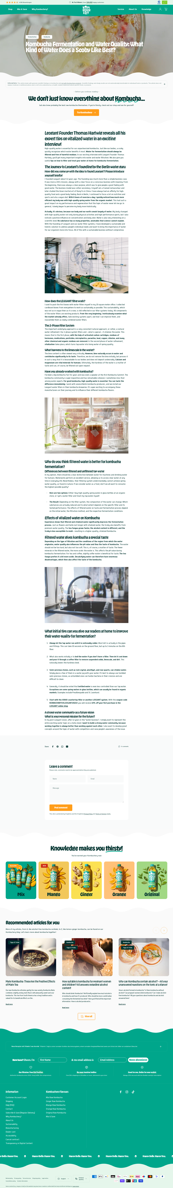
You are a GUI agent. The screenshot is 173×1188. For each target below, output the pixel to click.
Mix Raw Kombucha (54, 1097)
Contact (9, 1109)
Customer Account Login (16, 1097)
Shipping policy (36, 1178)
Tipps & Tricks (14, 942)
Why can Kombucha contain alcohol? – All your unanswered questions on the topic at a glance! (143, 983)
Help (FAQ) (10, 1105)
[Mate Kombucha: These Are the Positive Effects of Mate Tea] (31, 957)
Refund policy (9, 1178)
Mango (53, 894)
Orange (119, 894)
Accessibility (11, 1136)
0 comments (124, 746)
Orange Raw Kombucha (56, 1109)
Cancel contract (12, 1139)
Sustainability (11, 1124)
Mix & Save (50, 1116)
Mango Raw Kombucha (55, 1105)
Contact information (22, 1181)
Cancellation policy (11, 1181)
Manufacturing (12, 1128)
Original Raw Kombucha (56, 1113)
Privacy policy (17, 1178)
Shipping (9, 1101)
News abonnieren (138, 1059)
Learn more (76, 1186)
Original (152, 894)
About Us (9, 1120)
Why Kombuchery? (14, 1116)
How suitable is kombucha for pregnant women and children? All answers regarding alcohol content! (86, 985)
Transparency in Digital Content (19, 1143)
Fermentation (32, 37)
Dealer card (10, 1132)
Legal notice (45, 1178)
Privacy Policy (88, 814)
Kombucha (47, 37)
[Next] (164, 930)
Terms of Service (101, 814)
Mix (21, 894)
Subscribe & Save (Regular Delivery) (20, 1113)
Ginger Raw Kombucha (55, 1101)
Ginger (86, 894)
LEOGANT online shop (58, 706)
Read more (9, 1004)
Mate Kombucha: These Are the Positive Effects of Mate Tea (30, 983)
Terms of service (27, 1178)
